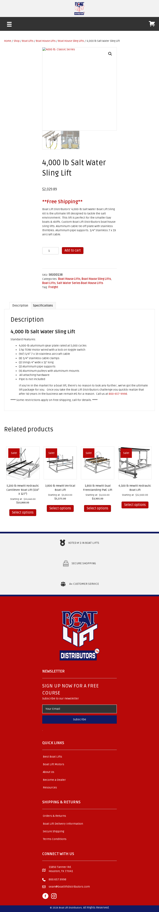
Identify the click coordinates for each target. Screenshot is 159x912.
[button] (110, 54)
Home (7, 41)
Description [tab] (20, 305)
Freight (53, 287)
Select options (23, 512)
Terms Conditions (54, 839)
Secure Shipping (53, 831)
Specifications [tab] (43, 305)
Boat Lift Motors (53, 764)
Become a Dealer (54, 780)
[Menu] (9, 24)
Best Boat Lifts (52, 756)
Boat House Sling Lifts (71, 41)
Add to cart (73, 250)
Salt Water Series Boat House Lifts (80, 283)
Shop (17, 41)
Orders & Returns (54, 816)
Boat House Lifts (46, 41)
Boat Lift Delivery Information (63, 823)
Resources (50, 787)
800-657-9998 (118, 394)
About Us (48, 772)
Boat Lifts (28, 41)
